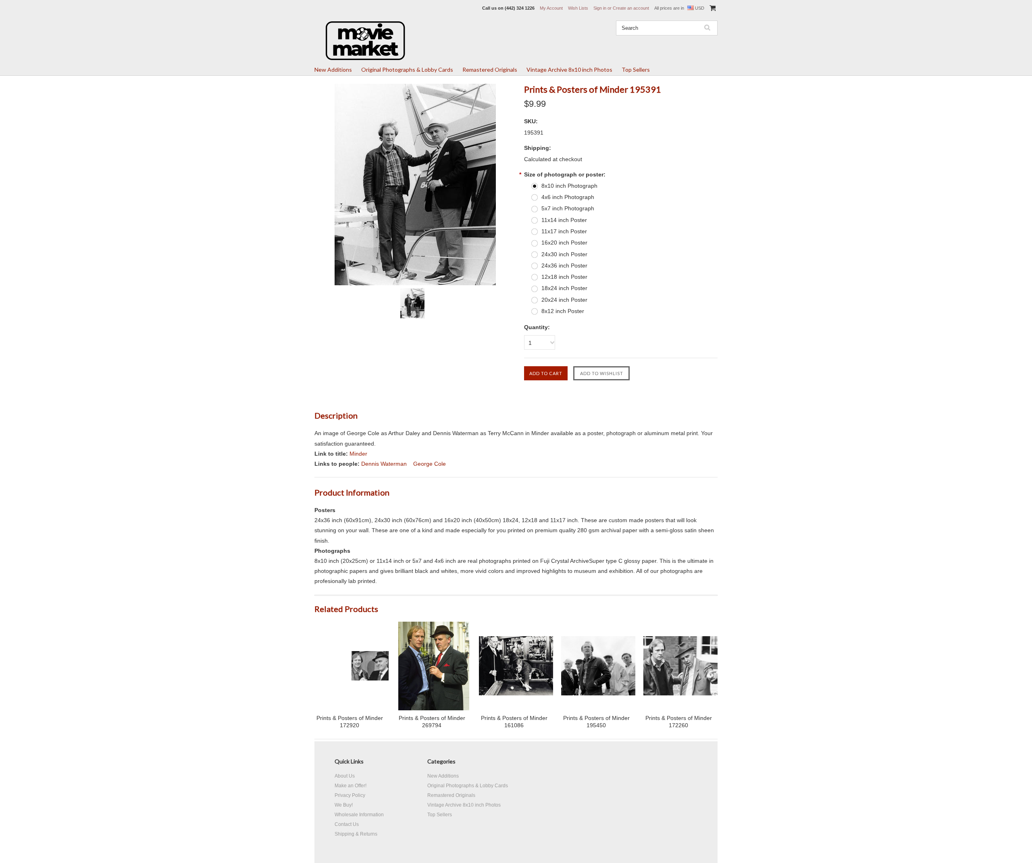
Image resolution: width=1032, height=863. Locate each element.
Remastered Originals (489, 69)
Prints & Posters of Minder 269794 (432, 721)
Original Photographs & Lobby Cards (407, 69)
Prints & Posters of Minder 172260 (678, 721)
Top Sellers (636, 69)
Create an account (631, 8)
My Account (551, 8)
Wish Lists (578, 8)
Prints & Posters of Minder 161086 (514, 721)
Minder (358, 453)
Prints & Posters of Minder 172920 (349, 721)
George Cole (429, 464)
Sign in (599, 8)
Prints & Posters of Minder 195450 (596, 721)
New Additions (333, 69)
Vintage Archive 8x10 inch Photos (569, 69)
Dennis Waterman (384, 464)
